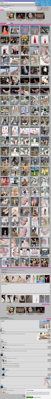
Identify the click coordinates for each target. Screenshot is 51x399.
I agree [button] (28, 397)
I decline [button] (31, 397)
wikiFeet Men (37, 5)
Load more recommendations (46, 304)
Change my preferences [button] (37, 397)
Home (37, 1)
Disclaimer (47, 4)
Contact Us (47, 5)
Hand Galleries (43, 5)
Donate (47, 2)
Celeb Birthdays (43, 4)
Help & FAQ (47, 1)
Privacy (47, 3)
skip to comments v (48, 267)
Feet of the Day (43, 3)
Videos (37, 3)
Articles (42, 2)
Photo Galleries (38, 2)
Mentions (37, 4)
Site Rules (42, 1)
